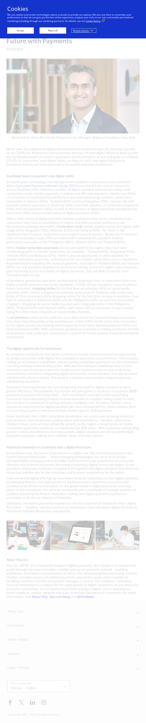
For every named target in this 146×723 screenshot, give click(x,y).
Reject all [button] (53, 30)
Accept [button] (20, 30)
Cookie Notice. (93, 21)
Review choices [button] (81, 30)
